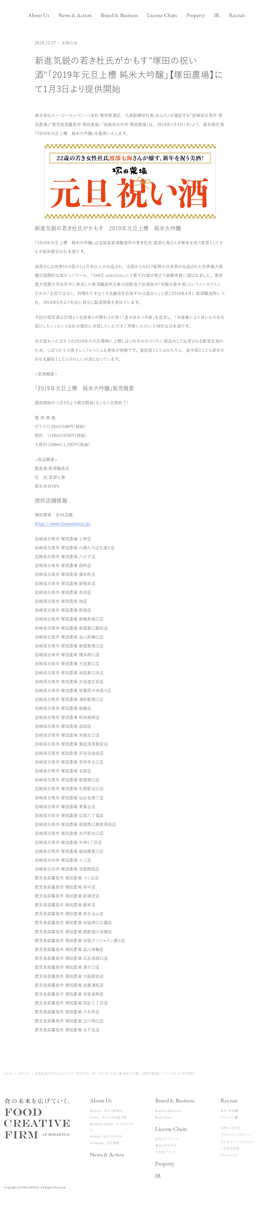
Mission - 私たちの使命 (106, 1110)
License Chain (171, 1129)
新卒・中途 (228, 1110)
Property (165, 1163)
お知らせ (70, 43)
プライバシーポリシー (236, 1135)
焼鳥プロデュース (167, 1138)
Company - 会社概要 (104, 1142)
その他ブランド (165, 1152)
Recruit (229, 1100)
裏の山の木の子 (166, 1145)
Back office (163, 1117)
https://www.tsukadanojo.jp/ (63, 524)
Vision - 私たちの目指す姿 (108, 1117)
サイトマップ (229, 1155)
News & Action (107, 1154)
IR (158, 1175)
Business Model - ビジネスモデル (112, 1127)
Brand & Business (174, 1100)
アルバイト (228, 1117)
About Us (101, 1100)
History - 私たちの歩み (106, 1136)
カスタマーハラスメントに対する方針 (237, 1145)
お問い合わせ (231, 1128)
